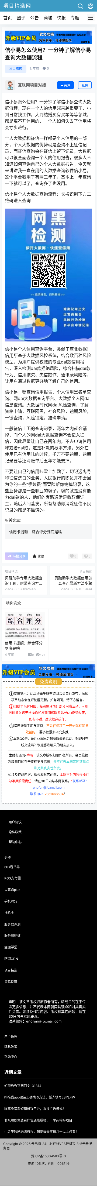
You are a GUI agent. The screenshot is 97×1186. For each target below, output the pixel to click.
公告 (34, 17)
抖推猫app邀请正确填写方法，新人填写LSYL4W (39, 1097)
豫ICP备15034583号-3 (48, 1156)
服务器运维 (12, 936)
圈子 (21, 17)
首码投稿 (10, 982)
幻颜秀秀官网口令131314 (22, 1086)
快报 (61, 17)
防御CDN (11, 959)
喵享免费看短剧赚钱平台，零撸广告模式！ (35, 1109)
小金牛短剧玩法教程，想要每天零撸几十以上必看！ (41, 1132)
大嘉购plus (12, 890)
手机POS (11, 901)
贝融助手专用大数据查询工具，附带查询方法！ (24, 583)
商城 (48, 17)
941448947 (40, 739)
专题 (75, 17)
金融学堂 (10, 947)
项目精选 (15, 69)
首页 (7, 17)
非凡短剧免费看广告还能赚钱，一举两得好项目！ (39, 1120)
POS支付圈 (12, 878)
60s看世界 (12, 867)
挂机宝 (9, 913)
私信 (85, 85)
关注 (67, 85)
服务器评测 (12, 924)
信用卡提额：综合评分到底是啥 (35, 531)
